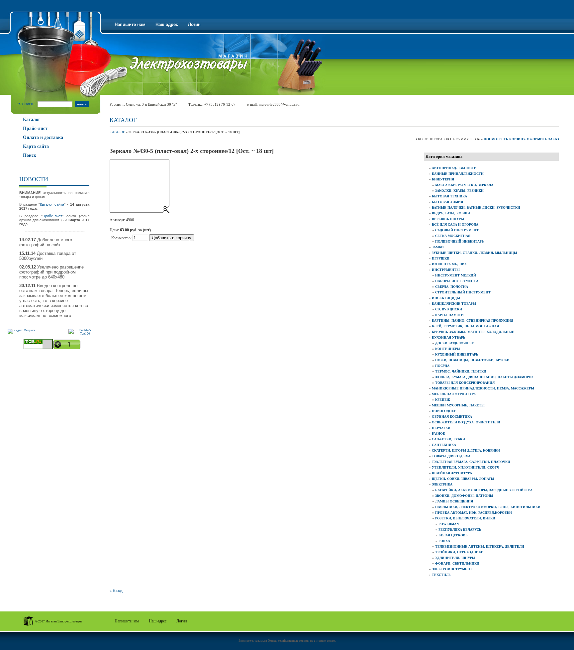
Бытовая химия (447, 202)
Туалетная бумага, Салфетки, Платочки (471, 462)
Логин (194, 24)
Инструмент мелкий (455, 275)
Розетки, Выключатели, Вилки (465, 518)
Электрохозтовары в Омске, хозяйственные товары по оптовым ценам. (287, 640)
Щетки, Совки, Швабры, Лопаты (463, 479)
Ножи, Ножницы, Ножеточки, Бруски (472, 360)
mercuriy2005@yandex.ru (279, 104)
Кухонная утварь (448, 337)
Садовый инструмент (457, 230)
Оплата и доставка (43, 137)
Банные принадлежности (458, 173)
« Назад (116, 590)
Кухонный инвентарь (456, 354)
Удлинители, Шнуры (455, 558)
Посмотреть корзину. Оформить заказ (521, 139)
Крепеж (442, 399)
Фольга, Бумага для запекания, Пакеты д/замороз (484, 377)
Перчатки (441, 428)
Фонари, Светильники (457, 563)
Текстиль (441, 575)
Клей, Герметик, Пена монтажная (465, 326)
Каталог (31, 119)
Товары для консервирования (465, 382)
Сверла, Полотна (451, 286)
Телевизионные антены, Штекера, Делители (479, 546)
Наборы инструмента (456, 281)
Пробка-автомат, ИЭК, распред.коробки (473, 512)
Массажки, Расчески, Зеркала (464, 185)
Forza (444, 541)
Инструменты (446, 269)
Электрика (442, 484)
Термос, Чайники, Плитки (460, 371)
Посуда (442, 366)
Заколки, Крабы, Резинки (459, 190)
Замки (438, 247)
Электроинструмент (452, 569)
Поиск (29, 155)
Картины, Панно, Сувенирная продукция (472, 320)
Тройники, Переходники (459, 552)
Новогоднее (444, 411)
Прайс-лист (35, 128)
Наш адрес (166, 24)
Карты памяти (449, 315)
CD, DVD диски (448, 309)
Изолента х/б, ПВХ (449, 264)
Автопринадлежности (454, 168)
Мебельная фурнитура (454, 394)
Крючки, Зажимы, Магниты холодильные (473, 332)
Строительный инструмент (463, 292)
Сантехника (444, 445)
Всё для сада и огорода (455, 224)
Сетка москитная (452, 236)
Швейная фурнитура (452, 473)
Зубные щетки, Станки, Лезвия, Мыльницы (474, 253)
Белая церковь (453, 535)
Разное (438, 433)
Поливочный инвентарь (459, 241)
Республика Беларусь (459, 529)
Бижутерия (443, 179)
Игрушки (440, 258)
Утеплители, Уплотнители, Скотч (465, 467)
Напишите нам (130, 24)
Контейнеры (447, 349)
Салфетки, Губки (448, 439)
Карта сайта (36, 146)
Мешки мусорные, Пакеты (458, 405)
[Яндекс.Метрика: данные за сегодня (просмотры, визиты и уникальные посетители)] (21, 333)
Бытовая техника (449, 196)
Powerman (448, 524)
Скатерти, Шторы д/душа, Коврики (466, 450)
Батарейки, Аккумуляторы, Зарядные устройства (483, 490)
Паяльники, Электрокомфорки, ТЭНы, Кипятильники (487, 507)
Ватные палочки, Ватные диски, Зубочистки (476, 207)
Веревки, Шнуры (448, 219)
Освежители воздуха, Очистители (466, 422)
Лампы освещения (454, 501)
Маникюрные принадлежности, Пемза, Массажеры (483, 388)
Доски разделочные (454, 343)
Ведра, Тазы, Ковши (451, 213)
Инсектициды (446, 298)
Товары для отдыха (451, 456)
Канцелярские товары (454, 303)
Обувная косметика (452, 416)
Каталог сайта (52, 204)
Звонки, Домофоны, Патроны (464, 495)
